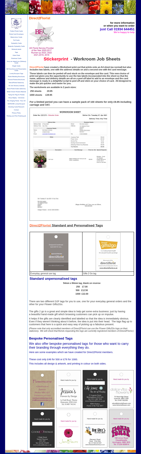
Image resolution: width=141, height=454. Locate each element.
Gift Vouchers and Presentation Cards (16, 69)
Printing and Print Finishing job (16, 116)
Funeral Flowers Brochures (16, 79)
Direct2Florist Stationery (16, 82)
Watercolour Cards (16, 37)
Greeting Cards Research (16, 107)
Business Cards (16, 58)
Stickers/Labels (16, 49)
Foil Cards (16, 40)
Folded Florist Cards (16, 31)
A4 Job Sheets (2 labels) (16, 85)
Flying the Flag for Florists (16, 94)
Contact (16, 110)
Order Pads (16, 55)
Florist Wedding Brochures (16, 76)
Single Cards (16, 66)
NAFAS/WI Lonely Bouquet (16, 104)
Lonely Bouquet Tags (16, 73)
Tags (16, 52)
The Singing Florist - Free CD (16, 101)
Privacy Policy (16, 113)
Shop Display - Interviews (16, 97)
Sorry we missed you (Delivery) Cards (16, 62)
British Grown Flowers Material (16, 91)
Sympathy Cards (16, 43)
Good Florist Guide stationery (16, 88)
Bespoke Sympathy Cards (16, 46)
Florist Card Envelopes (16, 34)
